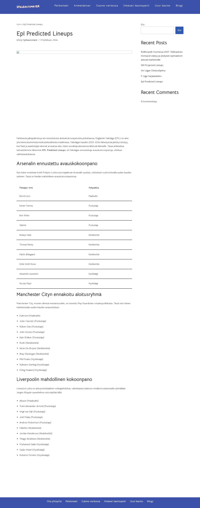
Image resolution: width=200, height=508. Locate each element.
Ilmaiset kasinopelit (136, 5)
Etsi (142, 24)
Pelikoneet (61, 5)
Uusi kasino (162, 5)
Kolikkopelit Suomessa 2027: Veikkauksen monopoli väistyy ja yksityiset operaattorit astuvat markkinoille (162, 55)
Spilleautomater (30, 40)
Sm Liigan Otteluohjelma (153, 70)
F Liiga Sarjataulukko (151, 76)
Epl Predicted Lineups (152, 81)
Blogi (179, 5)
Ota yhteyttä (54, 501)
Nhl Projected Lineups (152, 65)
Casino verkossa (107, 5)
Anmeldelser (82, 5)
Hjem (19, 24)
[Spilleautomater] (28, 7)
